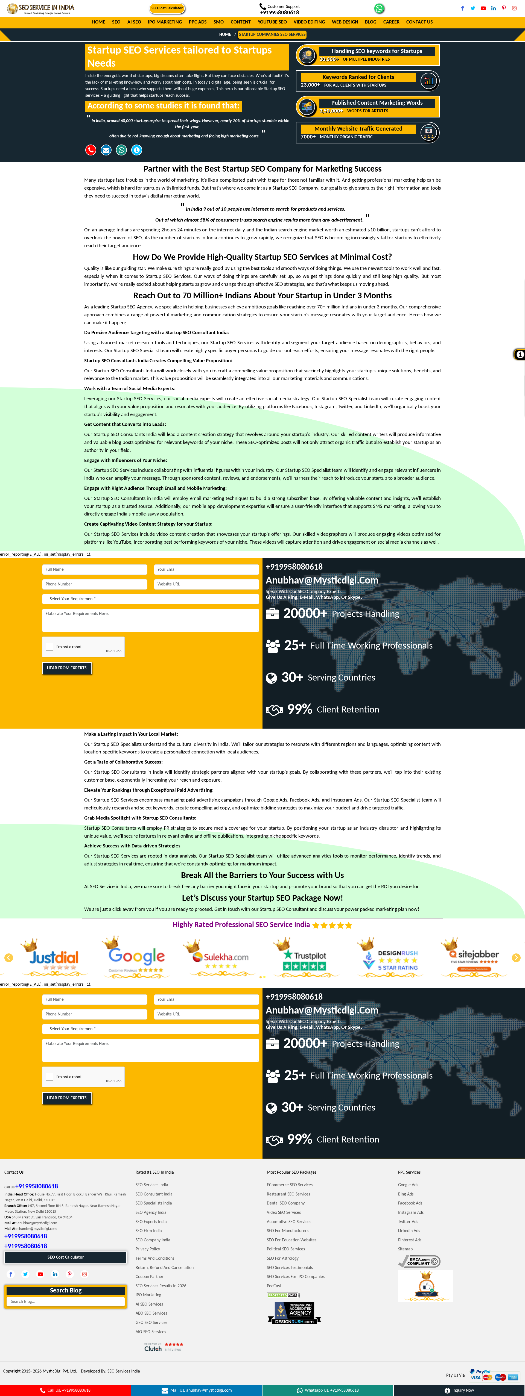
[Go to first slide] (516, 957)
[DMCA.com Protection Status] (283, 1295)
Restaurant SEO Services (288, 1194)
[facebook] (462, 8)
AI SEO (134, 22)
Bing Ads (405, 1194)
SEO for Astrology (283, 1258)
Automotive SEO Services (289, 1222)
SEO (116, 22)
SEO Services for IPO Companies (296, 1277)
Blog (370, 22)
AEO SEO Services (151, 1313)
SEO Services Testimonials (290, 1268)
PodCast (274, 1286)
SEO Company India (153, 1240)
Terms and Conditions (155, 1258)
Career (391, 22)
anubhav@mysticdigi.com (322, 581)
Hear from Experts (67, 668)
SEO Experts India (151, 1222)
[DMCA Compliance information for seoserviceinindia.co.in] (419, 1261)
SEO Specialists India (154, 1203)
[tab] (260, 977)
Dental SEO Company (286, 1203)
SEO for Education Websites (291, 1240)
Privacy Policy (148, 1249)
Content (241, 22)
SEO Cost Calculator (167, 8)
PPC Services (409, 1172)
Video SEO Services (284, 1213)
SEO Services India (152, 1185)
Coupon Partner (150, 1277)
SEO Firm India (149, 1231)
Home (98, 22)
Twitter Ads (408, 1222)
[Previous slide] (8, 957)
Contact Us (419, 22)
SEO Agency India (151, 1213)
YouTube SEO (272, 22)
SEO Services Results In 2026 (161, 1286)
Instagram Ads (411, 1213)
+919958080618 (294, 567)
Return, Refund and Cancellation (165, 1268)
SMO (219, 22)
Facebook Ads (410, 1203)
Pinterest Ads (409, 1240)
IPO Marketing (165, 22)
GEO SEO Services (151, 1323)
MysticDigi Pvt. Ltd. (60, 1371)
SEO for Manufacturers (287, 1231)
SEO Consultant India (154, 1194)
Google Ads (408, 1185)
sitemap (405, 1249)
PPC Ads (198, 22)
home (225, 35)
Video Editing (309, 22)
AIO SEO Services (151, 1332)
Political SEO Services (286, 1249)
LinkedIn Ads (409, 1231)
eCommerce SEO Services (290, 1185)
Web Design (345, 22)
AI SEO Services (149, 1304)
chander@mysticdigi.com (37, 1229)
